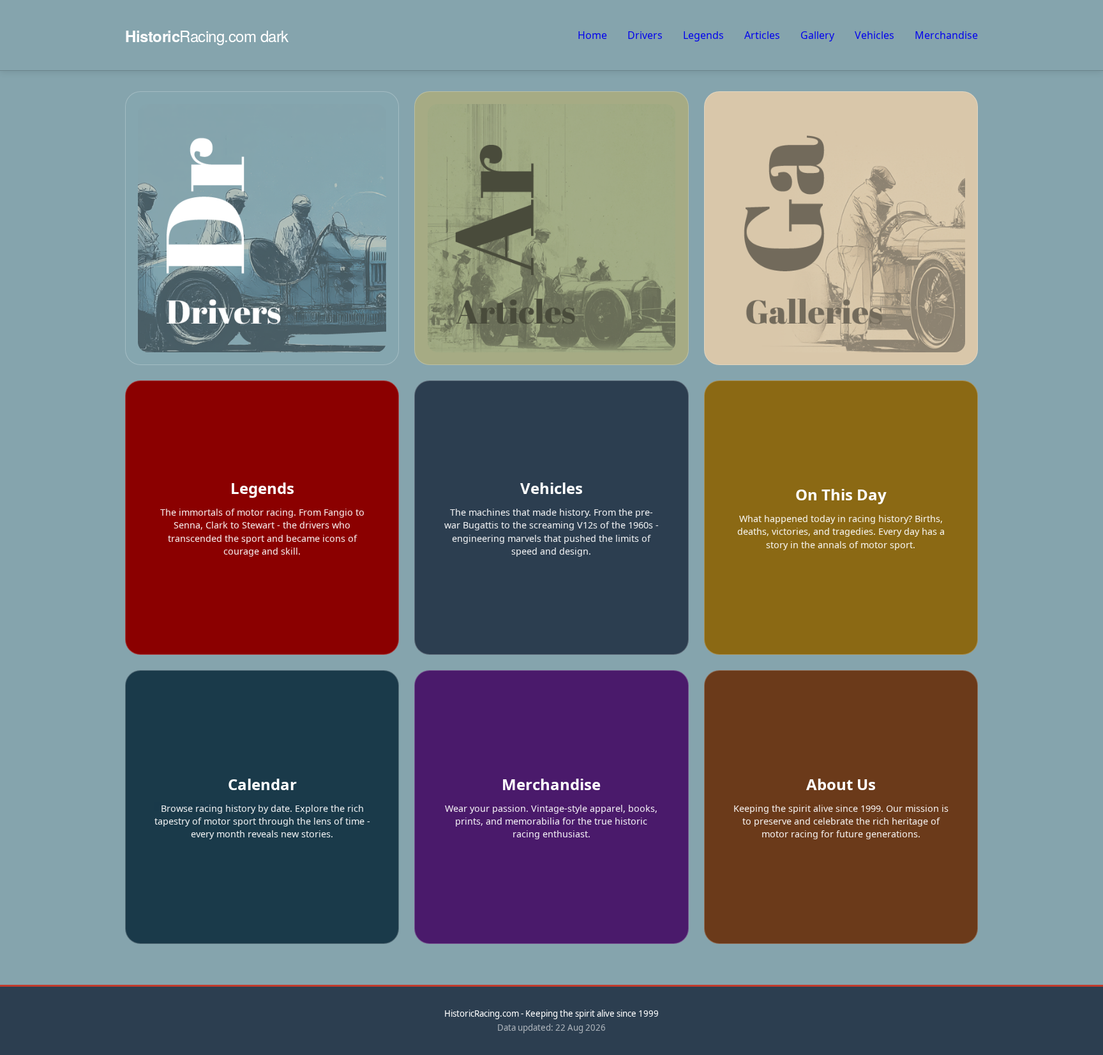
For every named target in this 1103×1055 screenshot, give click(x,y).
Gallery (817, 35)
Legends (703, 35)
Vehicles (874, 35)
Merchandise (946, 35)
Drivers (645, 35)
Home (592, 35)
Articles (762, 35)
